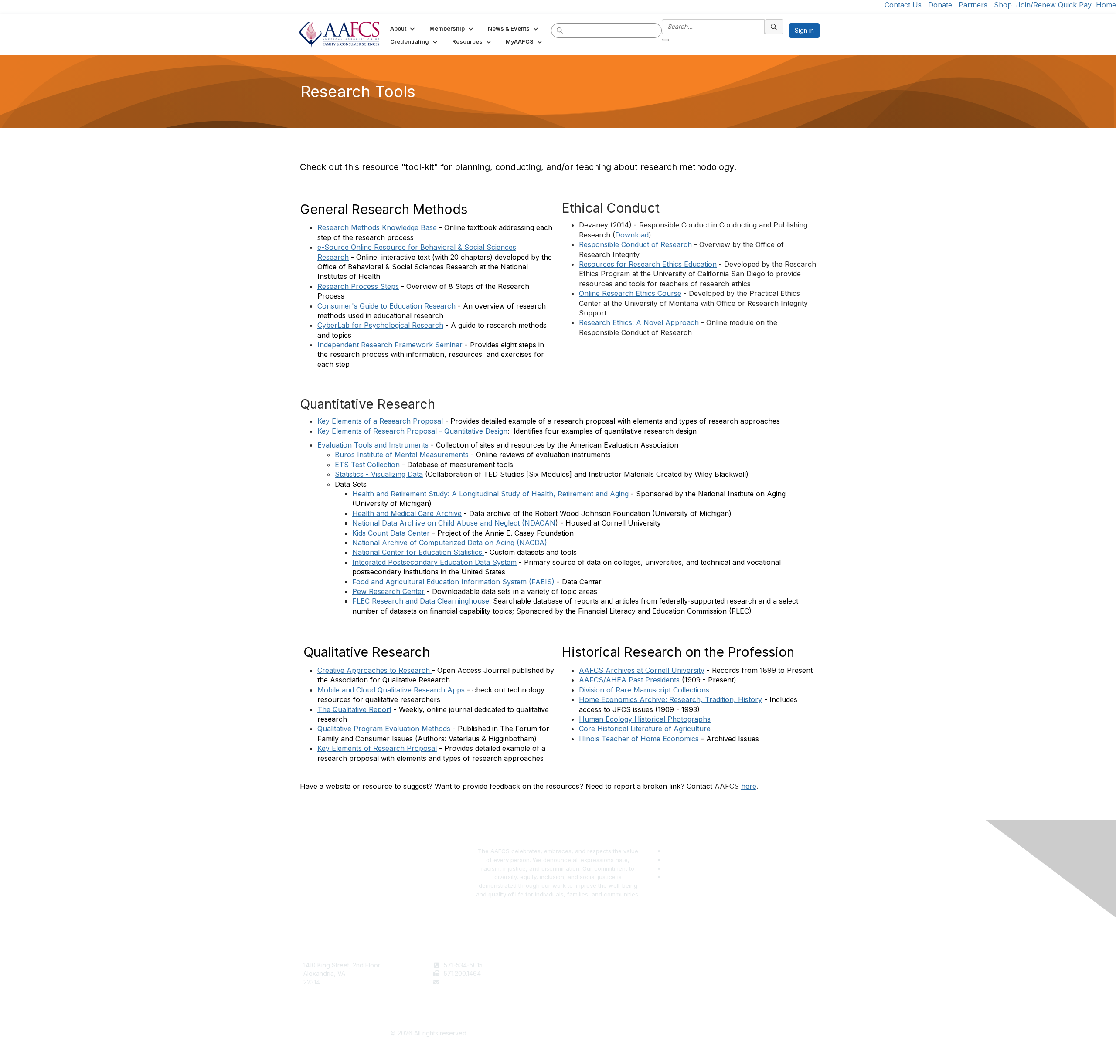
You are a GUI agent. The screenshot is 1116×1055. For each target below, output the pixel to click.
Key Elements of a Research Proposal (380, 421)
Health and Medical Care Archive (407, 513)
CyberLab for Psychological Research (380, 325)
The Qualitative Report (354, 709)
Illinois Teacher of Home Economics (639, 738)
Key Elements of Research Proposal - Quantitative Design (412, 431)
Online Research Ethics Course (630, 293)
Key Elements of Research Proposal (377, 748)
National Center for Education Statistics (418, 552)
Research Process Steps (358, 286)
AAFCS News (580, 973)
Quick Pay (1075, 4)
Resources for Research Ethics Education (648, 264)
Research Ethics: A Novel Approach (639, 322)
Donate (940, 4)
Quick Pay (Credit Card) (595, 990)
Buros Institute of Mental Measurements (402, 454)
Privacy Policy (711, 973)
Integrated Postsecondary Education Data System (434, 562)
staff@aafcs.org (466, 982)
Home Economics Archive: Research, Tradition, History (670, 699)
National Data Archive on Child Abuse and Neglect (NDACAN (453, 523)
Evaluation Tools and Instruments (373, 445)
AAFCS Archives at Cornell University (641, 670)
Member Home (582, 999)
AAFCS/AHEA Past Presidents (629, 679)
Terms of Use (710, 965)
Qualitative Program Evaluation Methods (383, 728)
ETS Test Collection (367, 464)
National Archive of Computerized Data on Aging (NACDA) (449, 542)
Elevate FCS (578, 982)
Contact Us (903, 4)
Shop (1003, 4)
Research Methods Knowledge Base (377, 227)
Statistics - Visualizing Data (379, 474)
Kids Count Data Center (391, 533)
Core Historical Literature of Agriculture (645, 728)
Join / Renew (580, 965)
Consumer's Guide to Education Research (386, 306)
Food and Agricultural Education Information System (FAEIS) (453, 581)
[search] (560, 30)
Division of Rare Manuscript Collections (644, 689)
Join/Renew (1036, 4)
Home (1106, 4)
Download (632, 235)
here (748, 786)
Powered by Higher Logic (687, 1034)
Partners (973, 4)
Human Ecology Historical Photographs (645, 719)
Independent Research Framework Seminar (390, 344)
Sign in (804, 30)
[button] (403, 28)
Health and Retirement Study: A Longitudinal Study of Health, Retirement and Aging (490, 493)
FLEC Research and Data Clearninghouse (420, 601)
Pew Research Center (388, 591)
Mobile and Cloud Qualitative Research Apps (391, 689)
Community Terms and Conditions (738, 982)
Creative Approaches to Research (373, 670)
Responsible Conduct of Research (635, 244)
